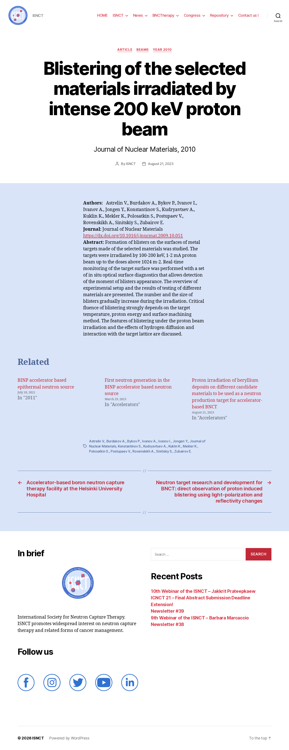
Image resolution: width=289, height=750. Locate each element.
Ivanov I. (164, 441)
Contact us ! (248, 15)
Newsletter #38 (167, 624)
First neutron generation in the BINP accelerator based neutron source (138, 387)
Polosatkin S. (99, 451)
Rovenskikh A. (143, 451)
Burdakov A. (115, 441)
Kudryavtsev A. (155, 446)
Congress (192, 15)
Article (124, 50)
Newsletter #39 (167, 611)
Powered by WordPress (69, 738)
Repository (219, 15)
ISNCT (118, 15)
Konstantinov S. (130, 446)
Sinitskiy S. (164, 451)
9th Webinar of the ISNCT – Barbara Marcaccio (200, 617)
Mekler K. (190, 446)
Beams (142, 50)
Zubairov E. (183, 451)
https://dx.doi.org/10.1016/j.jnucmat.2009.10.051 (133, 236)
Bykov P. (133, 441)
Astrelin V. (97, 441)
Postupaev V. (121, 451)
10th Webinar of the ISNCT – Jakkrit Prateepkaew (203, 591)
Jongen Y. (180, 441)
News (138, 15)
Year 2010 (162, 50)
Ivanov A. (149, 441)
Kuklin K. (174, 446)
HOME (102, 15)
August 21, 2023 (160, 164)
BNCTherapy (163, 15)
